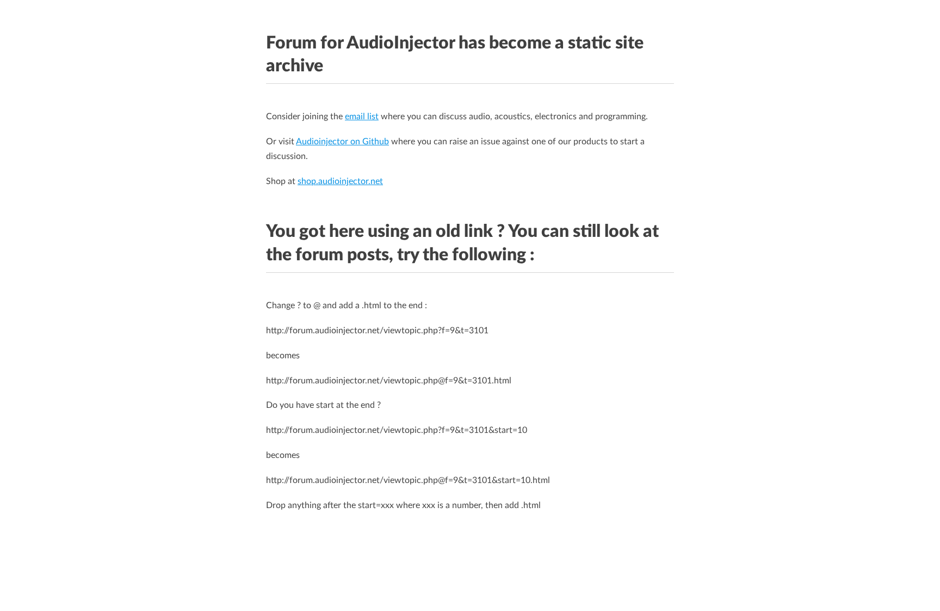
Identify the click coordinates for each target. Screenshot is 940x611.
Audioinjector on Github (342, 141)
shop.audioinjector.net (340, 181)
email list (362, 116)
